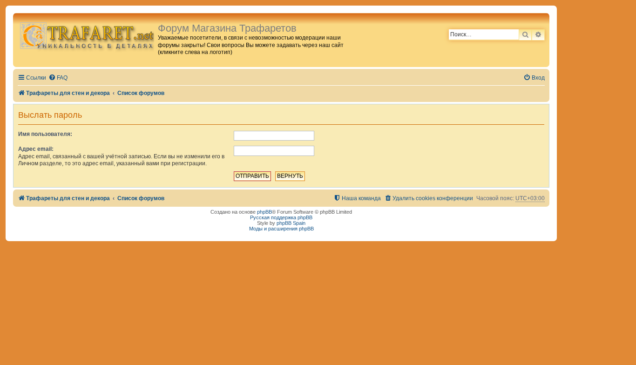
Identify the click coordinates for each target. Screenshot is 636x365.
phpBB (264, 212)
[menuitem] (58, 78)
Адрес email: (36, 149)
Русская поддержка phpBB (281, 217)
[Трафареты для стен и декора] (86, 35)
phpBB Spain (291, 223)
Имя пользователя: (45, 134)
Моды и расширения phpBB (281, 228)
